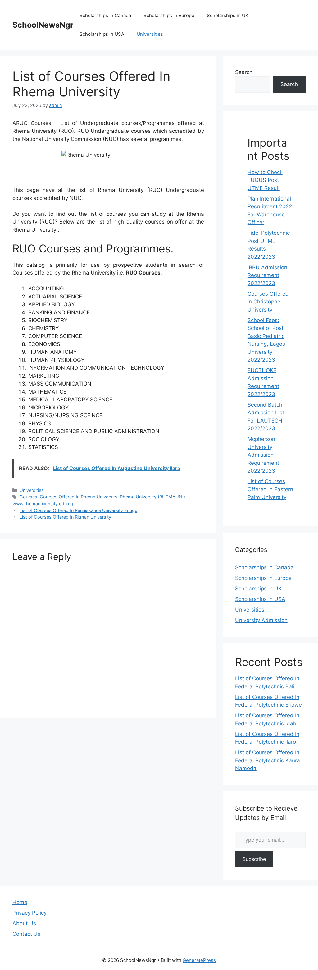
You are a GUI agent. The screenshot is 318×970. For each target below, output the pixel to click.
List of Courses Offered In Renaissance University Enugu (78, 510)
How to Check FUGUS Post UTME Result (265, 180)
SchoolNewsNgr (42, 25)
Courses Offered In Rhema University (78, 496)
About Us (24, 923)
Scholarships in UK (227, 15)
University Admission (261, 620)
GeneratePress (199, 960)
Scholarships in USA (102, 34)
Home (19, 902)
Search (243, 72)
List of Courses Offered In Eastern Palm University (270, 489)
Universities (150, 34)
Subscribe (254, 859)
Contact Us (26, 934)
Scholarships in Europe (168, 15)
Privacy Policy (29, 913)
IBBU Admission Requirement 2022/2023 (267, 275)
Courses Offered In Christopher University (268, 302)
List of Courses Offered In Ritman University (65, 517)
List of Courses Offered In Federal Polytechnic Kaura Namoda (267, 760)
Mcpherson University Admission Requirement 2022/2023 (263, 455)
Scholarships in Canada (105, 15)
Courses (28, 496)
